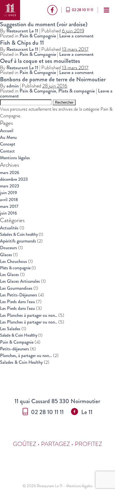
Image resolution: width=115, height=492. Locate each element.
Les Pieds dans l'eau (17, 301)
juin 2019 (8, 192)
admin (12, 85)
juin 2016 (8, 213)
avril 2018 (9, 199)
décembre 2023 (14, 179)
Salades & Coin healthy (19, 234)
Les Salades (10, 328)
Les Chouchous (13, 261)
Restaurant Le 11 (22, 30)
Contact (7, 151)
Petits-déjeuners (14, 349)
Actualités (9, 228)
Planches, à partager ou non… (26, 355)
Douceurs (8, 247)
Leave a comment (76, 35)
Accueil (6, 130)
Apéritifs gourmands (18, 241)
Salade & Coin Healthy (18, 335)
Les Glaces (9, 274)
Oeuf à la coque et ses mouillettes (40, 60)
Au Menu (8, 137)
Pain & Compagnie (38, 35)
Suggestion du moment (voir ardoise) (43, 24)
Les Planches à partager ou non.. (28, 315)
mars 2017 (9, 206)
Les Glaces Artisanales (20, 281)
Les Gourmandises (16, 288)
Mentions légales (15, 158)
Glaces (6, 254)
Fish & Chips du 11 (22, 42)
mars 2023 (9, 186)
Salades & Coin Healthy (21, 362)
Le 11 (86, 412)
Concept (7, 144)
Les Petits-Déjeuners (18, 295)
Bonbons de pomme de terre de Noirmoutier (53, 79)
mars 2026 (9, 172)
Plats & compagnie (76, 90)
